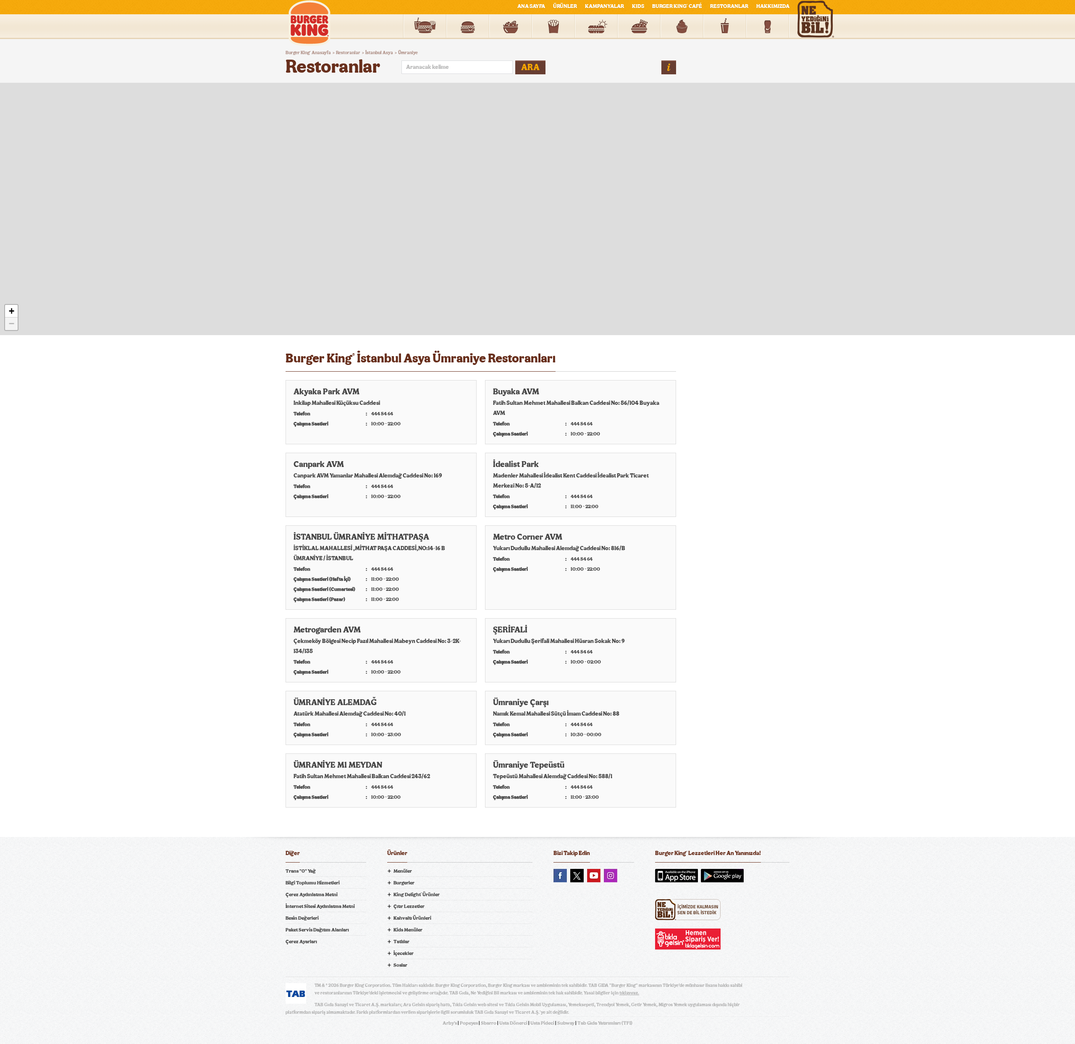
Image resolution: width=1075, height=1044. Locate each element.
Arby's (450, 1023)
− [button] (11, 323)
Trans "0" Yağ (301, 870)
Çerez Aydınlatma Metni (312, 894)
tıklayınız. (629, 993)
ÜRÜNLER (565, 6)
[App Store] (676, 875)
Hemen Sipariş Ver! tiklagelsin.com (688, 939)
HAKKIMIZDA (772, 6)
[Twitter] (577, 875)
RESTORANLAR (729, 6)
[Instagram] (610, 875)
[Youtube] (593, 875)
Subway (565, 1023)
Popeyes (469, 1023)
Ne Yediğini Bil (688, 909)
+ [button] (11, 311)
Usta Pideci (542, 1023)
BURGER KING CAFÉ (677, 6)
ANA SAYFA (531, 6)
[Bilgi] (668, 67)
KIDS (638, 6)
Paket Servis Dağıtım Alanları (317, 929)
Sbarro (488, 1023)
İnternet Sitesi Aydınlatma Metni (320, 906)
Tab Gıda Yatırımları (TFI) (604, 1023)
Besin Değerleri (302, 918)
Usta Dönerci (513, 1023)
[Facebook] (560, 875)
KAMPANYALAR (604, 6)
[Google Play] (722, 875)
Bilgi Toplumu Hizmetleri (313, 882)
